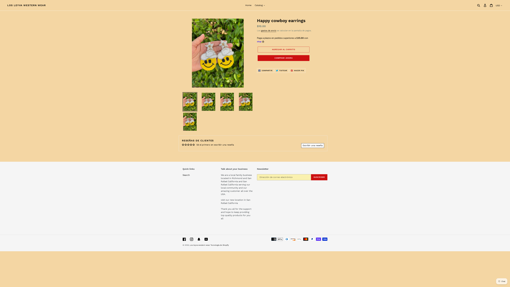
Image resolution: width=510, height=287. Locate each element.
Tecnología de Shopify (220, 245)
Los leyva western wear (26, 5)
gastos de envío (268, 30)
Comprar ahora (284, 58)
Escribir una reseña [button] (313, 145)
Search (186, 175)
